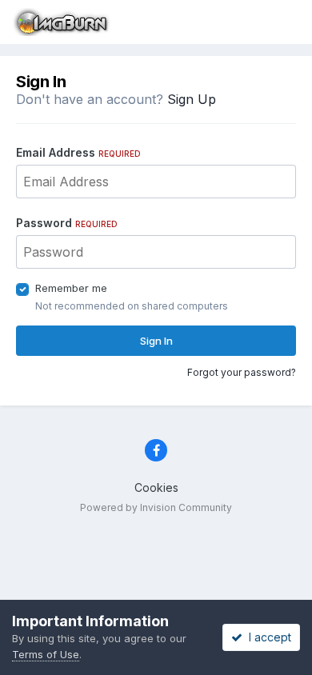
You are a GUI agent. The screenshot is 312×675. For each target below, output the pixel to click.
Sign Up (191, 99)
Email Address (78, 152)
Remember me (71, 288)
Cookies (156, 487)
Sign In (156, 340)
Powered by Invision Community (156, 507)
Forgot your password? (241, 372)
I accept (266, 637)
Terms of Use (45, 654)
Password (67, 223)
